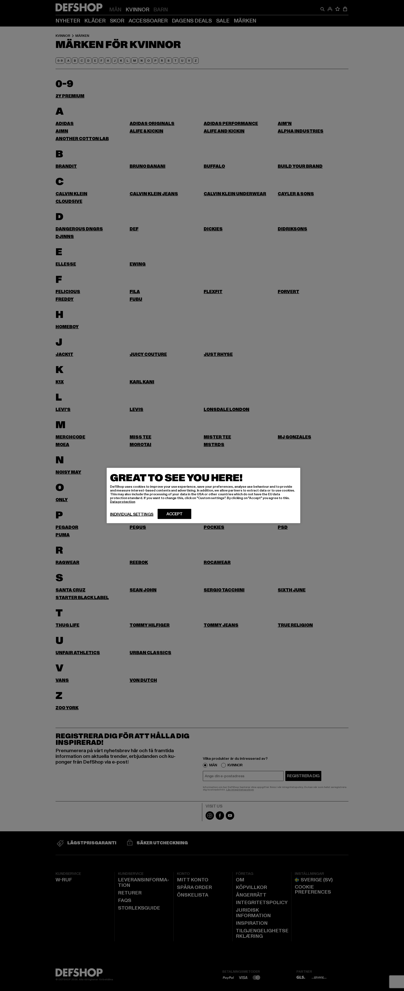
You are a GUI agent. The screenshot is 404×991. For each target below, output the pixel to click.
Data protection (122, 501)
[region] (203, 495)
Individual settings (131, 514)
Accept (174, 514)
